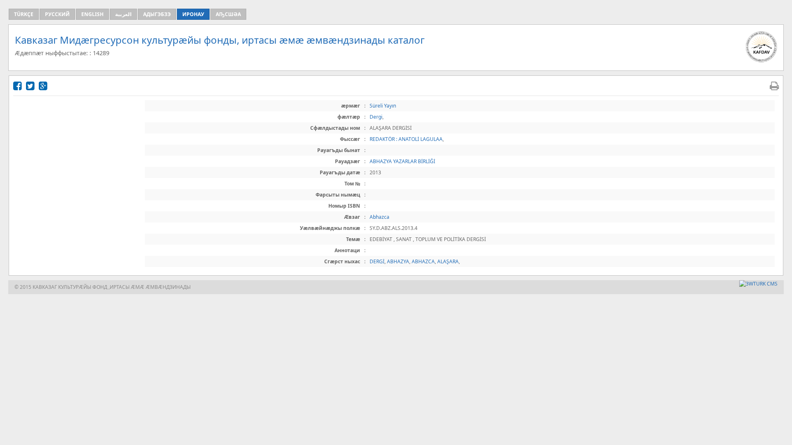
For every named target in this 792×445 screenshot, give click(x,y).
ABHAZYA (398, 261)
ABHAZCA (423, 261)
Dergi (376, 116)
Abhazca (379, 216)
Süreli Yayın (383, 105)
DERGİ (377, 261)
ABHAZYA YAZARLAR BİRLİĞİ (402, 161)
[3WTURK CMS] (758, 283)
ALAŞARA (448, 261)
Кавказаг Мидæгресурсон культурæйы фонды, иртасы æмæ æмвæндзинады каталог (219, 40)
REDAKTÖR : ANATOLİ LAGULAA (406, 139)
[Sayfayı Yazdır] (774, 85)
